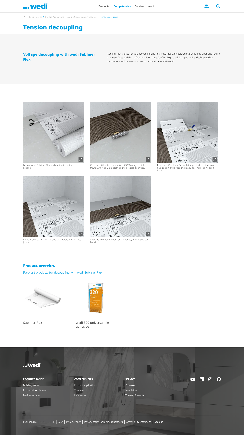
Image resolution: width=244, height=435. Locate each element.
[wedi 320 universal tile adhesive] (95, 303)
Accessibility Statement (138, 421)
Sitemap (158, 421)
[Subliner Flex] (42, 301)
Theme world (81, 390)
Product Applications (85, 385)
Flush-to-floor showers (35, 390)
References (80, 395)
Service (139, 6)
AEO (60, 421)
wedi (151, 6)
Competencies (122, 6)
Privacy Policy (73, 421)
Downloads (131, 385)
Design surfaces (31, 395)
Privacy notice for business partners (103, 421)
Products (103, 6)
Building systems (32, 385)
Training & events (134, 395)
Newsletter (131, 390)
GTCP (52, 421)
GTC (43, 421)
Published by (30, 421)
